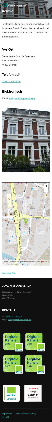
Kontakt (5, 417)
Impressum (7, 414)
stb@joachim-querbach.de (22, 98)
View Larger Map (9, 273)
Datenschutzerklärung (26, 414)
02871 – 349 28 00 (11, 81)
